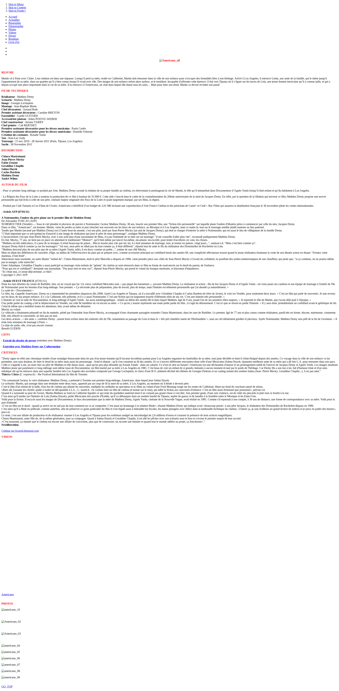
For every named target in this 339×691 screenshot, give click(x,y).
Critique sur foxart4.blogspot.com (20, 430)
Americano (7, 594)
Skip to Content (17, 7)
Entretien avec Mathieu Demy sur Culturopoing (31, 346)
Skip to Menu (16, 4)
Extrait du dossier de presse (19, 340)
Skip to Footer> (17, 10)
